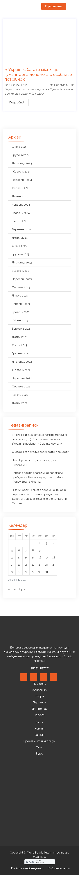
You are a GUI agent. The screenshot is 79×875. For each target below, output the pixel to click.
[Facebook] (23, 677)
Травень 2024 (21, 213)
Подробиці (16, 102)
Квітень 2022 (20, 394)
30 (39, 571)
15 (33, 557)
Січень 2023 (19, 345)
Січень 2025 (19, 146)
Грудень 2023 (20, 254)
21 (26, 564)
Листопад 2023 (22, 262)
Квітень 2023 (20, 320)
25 (53, 564)
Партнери (39, 702)
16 (39, 557)
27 (19, 571)
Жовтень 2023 (21, 270)
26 (12, 571)
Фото (39, 747)
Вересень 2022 (22, 378)
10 (46, 550)
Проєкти (39, 715)
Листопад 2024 (22, 163)
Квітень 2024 (20, 221)
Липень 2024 (20, 196)
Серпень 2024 (21, 188)
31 (46, 571)
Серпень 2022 (21, 386)
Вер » (22, 589)
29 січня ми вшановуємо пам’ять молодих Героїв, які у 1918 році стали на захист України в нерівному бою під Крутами (39, 439)
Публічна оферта (59, 868)
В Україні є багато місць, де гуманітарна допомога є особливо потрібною (38, 74)
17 (47, 557)
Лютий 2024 (20, 237)
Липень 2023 (20, 295)
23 (39, 564)
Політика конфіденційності (27, 868)
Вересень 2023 (22, 279)
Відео (39, 753)
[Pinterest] (43, 677)
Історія (39, 696)
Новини (39, 728)
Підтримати (53, 6)
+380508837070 (39, 668)
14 (26, 557)
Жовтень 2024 (21, 171)
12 (12, 557)
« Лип (12, 589)
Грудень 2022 (20, 353)
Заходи (39, 734)
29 (32, 571)
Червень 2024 (21, 204)
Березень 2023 (21, 328)
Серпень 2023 (21, 287)
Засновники (39, 690)
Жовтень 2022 (21, 370)
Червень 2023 (21, 304)
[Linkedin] (33, 677)
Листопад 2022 (22, 361)
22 (32, 564)
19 (12, 564)
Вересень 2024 (22, 180)
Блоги (39, 722)
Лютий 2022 (19, 403)
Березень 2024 (21, 229)
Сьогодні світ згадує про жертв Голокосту (40, 452)
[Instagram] (53, 677)
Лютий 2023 (19, 337)
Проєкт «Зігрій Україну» (39, 741)
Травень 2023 (21, 312)
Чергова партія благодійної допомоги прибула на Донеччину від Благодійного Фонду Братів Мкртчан (39, 477)
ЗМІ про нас (39, 708)
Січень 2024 (19, 246)
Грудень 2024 (21, 155)
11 (54, 550)
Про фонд (39, 683)
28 (26, 571)
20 (19, 564)
